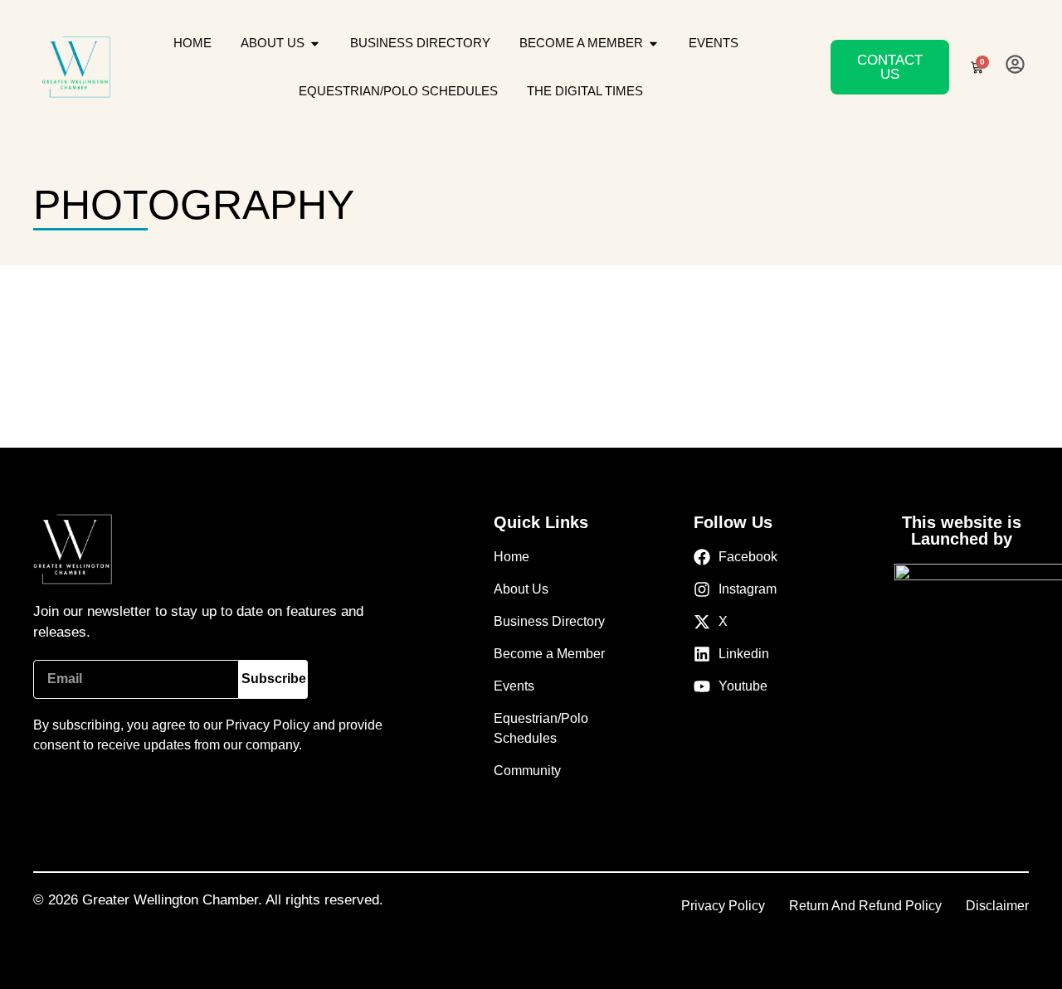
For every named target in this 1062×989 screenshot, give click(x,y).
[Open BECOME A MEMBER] (653, 43)
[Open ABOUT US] (315, 43)
